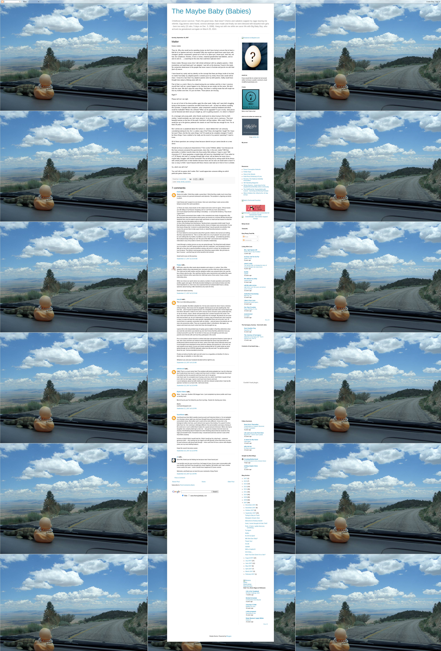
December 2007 (250, 505)
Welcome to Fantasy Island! (253, 521)
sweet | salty (248, 263)
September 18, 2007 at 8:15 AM (186, 362)
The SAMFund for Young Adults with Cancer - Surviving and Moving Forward (255, 190)
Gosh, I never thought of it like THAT (256, 523)
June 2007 (248, 563)
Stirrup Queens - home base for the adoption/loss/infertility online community (256, 186)
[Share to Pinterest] (203, 179)
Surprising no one (251, 613)
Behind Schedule (251, 598)
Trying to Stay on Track (252, 515)
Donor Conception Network (251, 169)
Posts (246, 237)
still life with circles (250, 285)
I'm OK (247, 544)
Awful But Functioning (251, 294)
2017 (245, 478)
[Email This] (194, 179)
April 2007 (248, 569)
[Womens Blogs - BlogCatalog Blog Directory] (248, 586)
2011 (245, 492)
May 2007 (248, 566)
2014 (245, 484)
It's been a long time (249, 448)
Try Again (248, 530)
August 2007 (249, 558)
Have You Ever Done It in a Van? (255, 554)
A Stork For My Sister (251, 440)
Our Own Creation (250, 307)
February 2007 (250, 574)
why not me (248, 446)
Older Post (231, 482)
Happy (179, 265)
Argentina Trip (248, 330)
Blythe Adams (181, 392)
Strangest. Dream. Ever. (252, 518)
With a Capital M (250, 549)
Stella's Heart (248, 258)
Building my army (250, 606)
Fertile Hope (247, 172)
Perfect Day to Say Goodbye (252, 251)
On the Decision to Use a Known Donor (255, 461)
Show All (267, 320)
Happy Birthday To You (250, 309)
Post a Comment (180, 478)
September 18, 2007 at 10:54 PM (187, 385)
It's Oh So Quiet (250, 536)
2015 (245, 481)
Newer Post (176, 482)
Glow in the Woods (249, 174)
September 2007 (250, 513)
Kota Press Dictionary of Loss (252, 176)
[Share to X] (198, 179)
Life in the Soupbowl (252, 591)
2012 (245, 489)
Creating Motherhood (251, 459)
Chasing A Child (251, 605)
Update (246, 273)
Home (204, 482)
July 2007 (248, 561)
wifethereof (180, 369)
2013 (245, 486)
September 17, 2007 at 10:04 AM (187, 259)
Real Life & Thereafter (251, 424)
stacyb (179, 299)
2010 (245, 494)
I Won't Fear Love (249, 300)
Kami (178, 192)
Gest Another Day (250, 328)
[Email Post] (190, 179)
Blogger (228, 636)
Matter (247, 533)
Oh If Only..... (249, 552)
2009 (245, 497)
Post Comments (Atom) (187, 485)
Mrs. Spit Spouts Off (250, 250)
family (178, 181)
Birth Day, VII (247, 295)
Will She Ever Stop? (251, 538)
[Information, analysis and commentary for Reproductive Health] (255, 215)
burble (246, 272)
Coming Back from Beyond (253, 599)
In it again (246, 315)
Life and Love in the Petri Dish (254, 433)
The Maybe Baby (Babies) (211, 11)
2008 (245, 500)
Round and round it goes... (251, 302)
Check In (248, 620)
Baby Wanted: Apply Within (255, 618)
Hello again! (247, 441)
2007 (245, 502)
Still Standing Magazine (250, 183)
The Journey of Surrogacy (252, 335)
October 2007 (249, 510)
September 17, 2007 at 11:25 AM (187, 293)
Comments (248, 240)
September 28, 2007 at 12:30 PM (187, 451)
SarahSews (180, 414)
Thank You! (248, 541)
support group (248, 280)
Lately (245, 467)
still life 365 (256, 137)
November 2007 (250, 507)
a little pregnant (251, 611)
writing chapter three (251, 466)
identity (183, 181)
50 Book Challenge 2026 (252, 593)
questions (188, 181)
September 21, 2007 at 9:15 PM (186, 408)
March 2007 (249, 571)
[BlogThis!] (196, 179)
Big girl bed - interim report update (253, 434)
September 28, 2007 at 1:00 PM (186, 474)
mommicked (248, 314)
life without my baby (250, 279)
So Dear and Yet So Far (251, 257)
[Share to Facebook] (200, 179)
